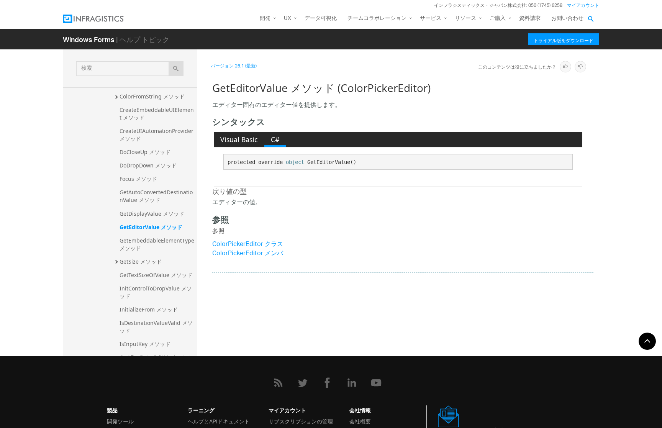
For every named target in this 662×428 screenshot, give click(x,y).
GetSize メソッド (141, 261)
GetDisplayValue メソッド (152, 213)
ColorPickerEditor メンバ (247, 254)
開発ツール (120, 421)
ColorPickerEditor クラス (247, 244)
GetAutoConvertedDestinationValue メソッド (156, 196)
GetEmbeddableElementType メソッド (158, 244)
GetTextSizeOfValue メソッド (156, 275)
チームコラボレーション (376, 19)
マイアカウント (583, 5)
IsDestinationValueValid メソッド (156, 326)
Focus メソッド (138, 178)
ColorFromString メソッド (152, 96)
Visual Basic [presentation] (238, 139)
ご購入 (498, 19)
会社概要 (360, 421)
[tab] (239, 139)
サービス (430, 19)
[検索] (176, 68)
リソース (465, 19)
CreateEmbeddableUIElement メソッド (157, 113)
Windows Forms (89, 39)
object (295, 162)
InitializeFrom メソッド (149, 309)
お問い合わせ (567, 19)
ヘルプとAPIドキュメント (219, 421)
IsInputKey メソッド (145, 344)
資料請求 (530, 19)
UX (287, 19)
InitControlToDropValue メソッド (156, 292)
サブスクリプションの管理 (301, 421)
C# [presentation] (275, 139)
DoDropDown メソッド (148, 165)
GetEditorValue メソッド (151, 227)
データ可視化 (321, 19)
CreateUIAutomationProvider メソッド (157, 134)
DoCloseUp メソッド (145, 152)
